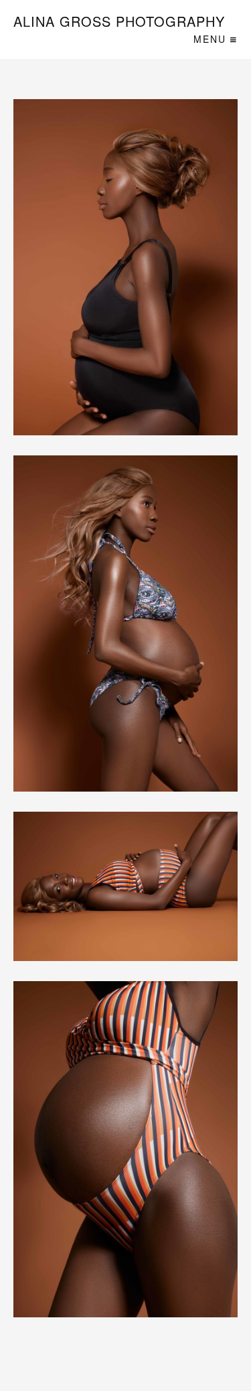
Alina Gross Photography (119, 21)
